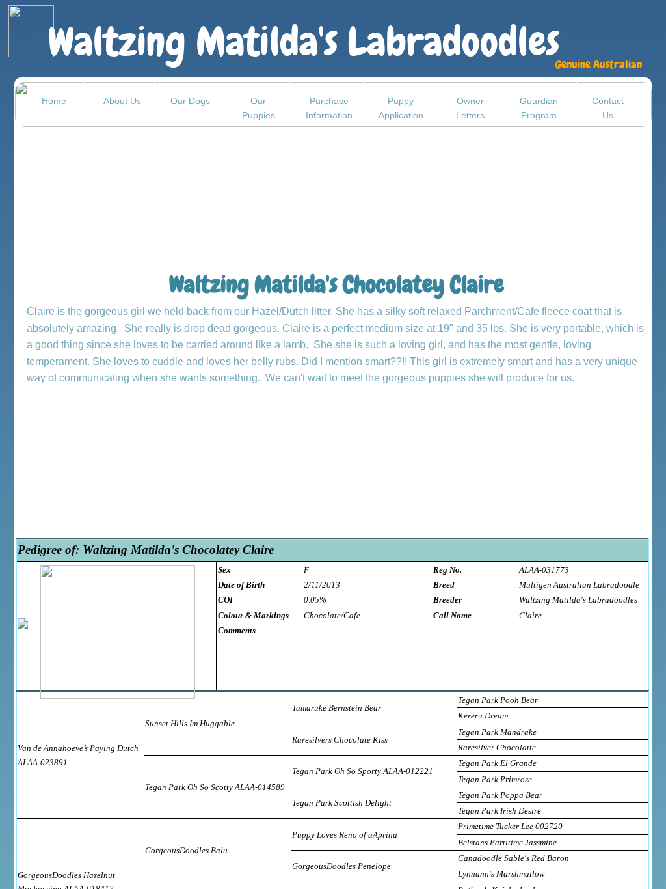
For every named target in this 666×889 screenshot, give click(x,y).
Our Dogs (190, 101)
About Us (122, 101)
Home (54, 101)
